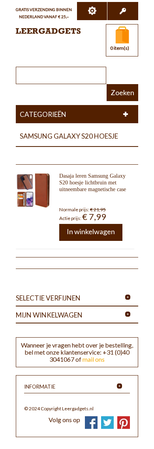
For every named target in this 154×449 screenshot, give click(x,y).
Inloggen (122, 11)
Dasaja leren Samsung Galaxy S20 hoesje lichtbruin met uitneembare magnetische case (92, 182)
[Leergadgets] (48, 31)
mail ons (94, 359)
